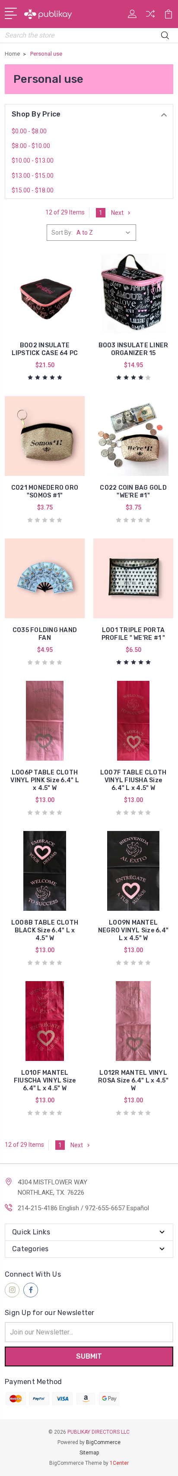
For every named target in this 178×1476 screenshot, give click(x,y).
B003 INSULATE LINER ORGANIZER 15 (133, 349)
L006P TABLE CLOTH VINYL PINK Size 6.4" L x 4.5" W (44, 780)
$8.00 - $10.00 (31, 145)
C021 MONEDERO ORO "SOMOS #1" (44, 491)
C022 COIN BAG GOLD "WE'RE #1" (133, 491)
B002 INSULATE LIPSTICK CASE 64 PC (45, 349)
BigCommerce (103, 1442)
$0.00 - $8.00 (29, 131)
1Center (119, 1463)
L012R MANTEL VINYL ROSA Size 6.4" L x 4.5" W (133, 1080)
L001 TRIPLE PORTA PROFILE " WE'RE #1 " (133, 634)
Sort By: (62, 232)
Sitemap (89, 1453)
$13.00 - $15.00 (33, 175)
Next (117, 212)
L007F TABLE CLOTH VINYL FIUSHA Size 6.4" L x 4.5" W (133, 780)
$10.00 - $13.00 (33, 160)
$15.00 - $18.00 (33, 190)
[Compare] (150, 16)
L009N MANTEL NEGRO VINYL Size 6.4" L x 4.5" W (133, 930)
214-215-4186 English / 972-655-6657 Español (83, 1208)
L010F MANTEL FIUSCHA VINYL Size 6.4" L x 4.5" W (45, 1080)
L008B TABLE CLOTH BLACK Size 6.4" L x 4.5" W (44, 930)
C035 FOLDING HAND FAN (45, 634)
